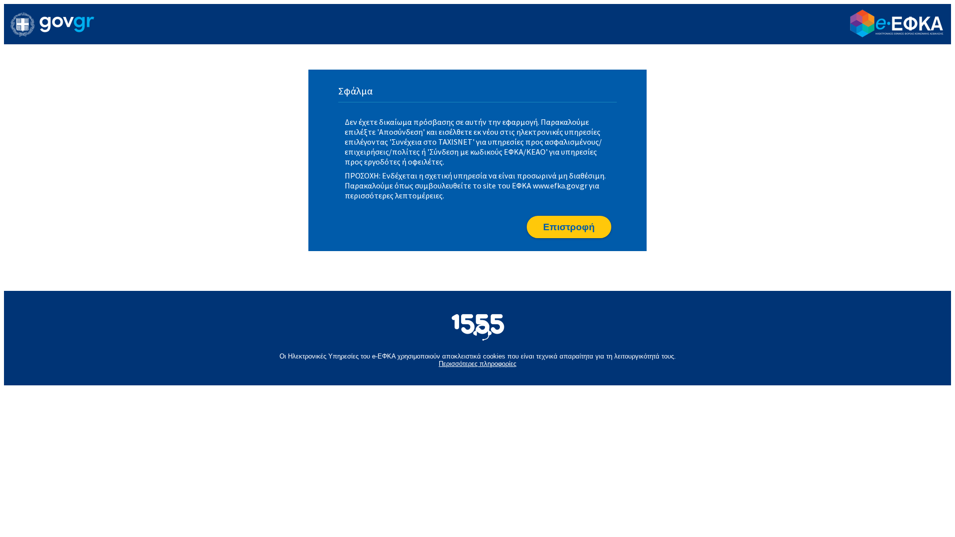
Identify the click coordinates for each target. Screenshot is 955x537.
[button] (569, 227)
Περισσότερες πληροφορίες (477, 363)
